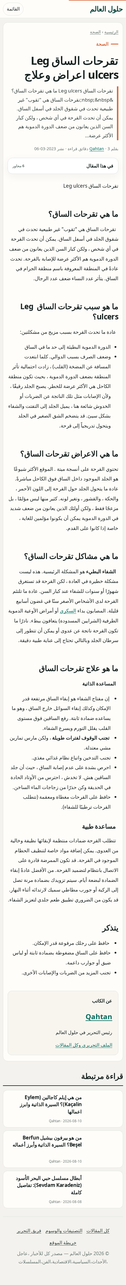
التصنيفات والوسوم (63, 1230)
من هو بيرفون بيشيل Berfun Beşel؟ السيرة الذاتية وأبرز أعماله (47, 1141)
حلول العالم (106, 8)
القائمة (13, 9)
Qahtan (96, 148)
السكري (68, 610)
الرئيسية (111, 32)
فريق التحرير (29, 1230)
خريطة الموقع (63, 1242)
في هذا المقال (63, 165)
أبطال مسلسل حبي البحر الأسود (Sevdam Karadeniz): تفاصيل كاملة (49, 1185)
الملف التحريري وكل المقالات (83, 1045)
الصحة (95, 32)
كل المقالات (98, 1230)
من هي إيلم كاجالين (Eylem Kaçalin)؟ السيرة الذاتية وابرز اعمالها (51, 1104)
